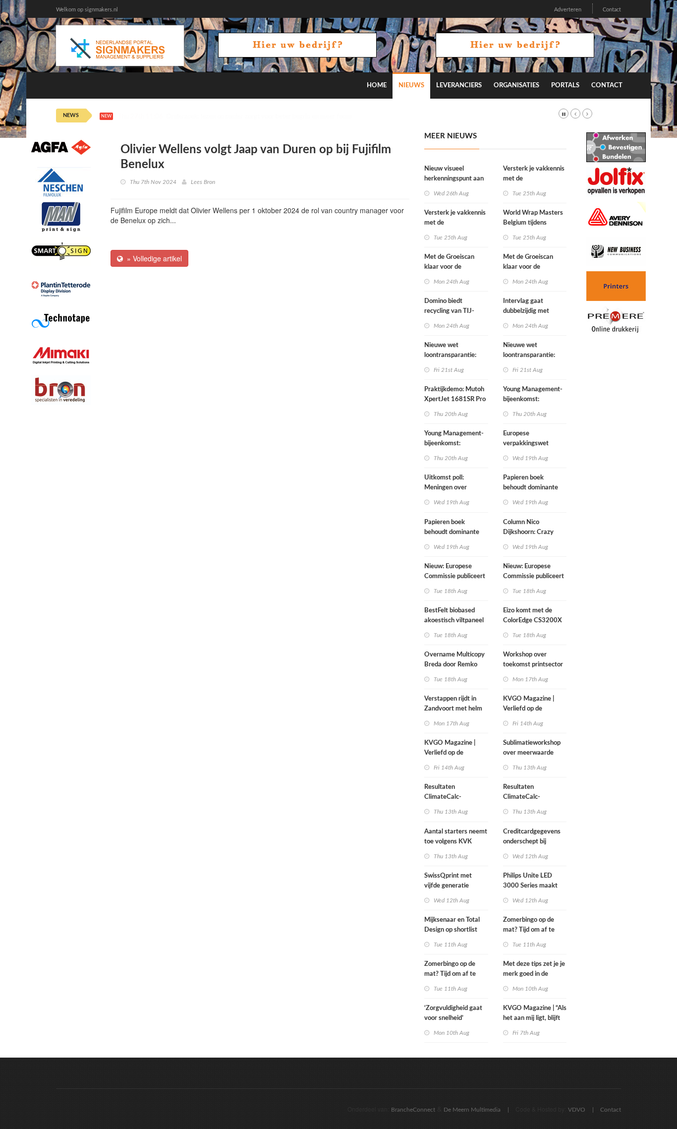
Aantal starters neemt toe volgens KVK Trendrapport (455, 842)
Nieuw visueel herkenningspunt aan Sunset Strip (454, 179)
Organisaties (516, 85)
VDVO (576, 1110)
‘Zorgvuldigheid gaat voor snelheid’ (453, 1013)
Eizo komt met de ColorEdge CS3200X (532, 615)
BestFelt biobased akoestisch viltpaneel (454, 615)
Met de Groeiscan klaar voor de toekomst (449, 267)
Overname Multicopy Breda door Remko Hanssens (454, 665)
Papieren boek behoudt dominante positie (451, 532)
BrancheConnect (413, 1110)
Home (377, 85)
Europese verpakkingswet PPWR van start (526, 443)
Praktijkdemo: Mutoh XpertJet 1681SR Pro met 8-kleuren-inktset (455, 399)
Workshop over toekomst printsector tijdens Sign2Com (533, 665)
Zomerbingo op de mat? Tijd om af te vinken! (450, 974)
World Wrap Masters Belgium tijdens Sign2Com (533, 223)
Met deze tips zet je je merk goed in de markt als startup (534, 974)
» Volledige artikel (152, 258)
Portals (565, 85)
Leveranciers (459, 85)
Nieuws (411, 85)
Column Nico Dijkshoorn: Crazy (528, 527)
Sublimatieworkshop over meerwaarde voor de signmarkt (532, 753)
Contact (612, 9)
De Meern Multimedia (472, 1110)
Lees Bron (203, 182)
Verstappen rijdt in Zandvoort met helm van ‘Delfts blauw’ (453, 709)
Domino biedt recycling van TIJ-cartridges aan (449, 311)
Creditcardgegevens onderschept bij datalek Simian (532, 842)
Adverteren (567, 9)
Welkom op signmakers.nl (87, 9)
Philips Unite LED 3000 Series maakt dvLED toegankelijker (533, 886)
